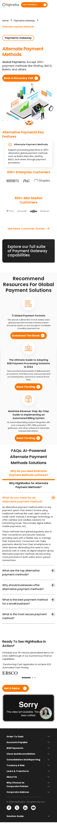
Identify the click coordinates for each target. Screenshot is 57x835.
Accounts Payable (17, 742)
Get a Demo (12, 688)
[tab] (28, 474)
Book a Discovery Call (18, 78)
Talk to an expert (29, 4)
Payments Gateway (24, 20)
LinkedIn (25, 807)
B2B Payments (15, 748)
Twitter (17, 807)
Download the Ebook (26, 335)
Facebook (9, 807)
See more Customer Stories (26, 228)
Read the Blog (25, 387)
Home (5, 20)
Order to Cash (15, 736)
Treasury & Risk (16, 765)
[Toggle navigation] (52, 4)
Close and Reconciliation (21, 753)
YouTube (33, 807)
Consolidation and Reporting (23, 759)
